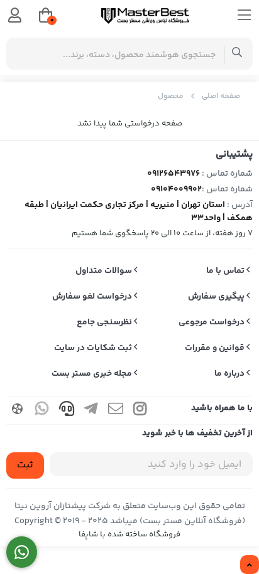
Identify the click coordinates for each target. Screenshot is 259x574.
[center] (237, 53)
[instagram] (140, 410)
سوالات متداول (104, 271)
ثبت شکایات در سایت (94, 348)
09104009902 (176, 189)
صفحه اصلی (221, 96)
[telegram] (91, 410)
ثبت (25, 465)
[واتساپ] (21, 552)
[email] (115, 410)
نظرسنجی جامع (105, 322)
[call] (66, 410)
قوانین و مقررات (215, 348)
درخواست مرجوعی (212, 322)
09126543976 (173, 174)
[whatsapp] (42, 410)
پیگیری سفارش (217, 297)
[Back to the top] (249, 565)
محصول (171, 96)
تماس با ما (226, 271)
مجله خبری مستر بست (93, 374)
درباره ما (230, 374)
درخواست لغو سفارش (93, 297)
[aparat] (17, 410)
